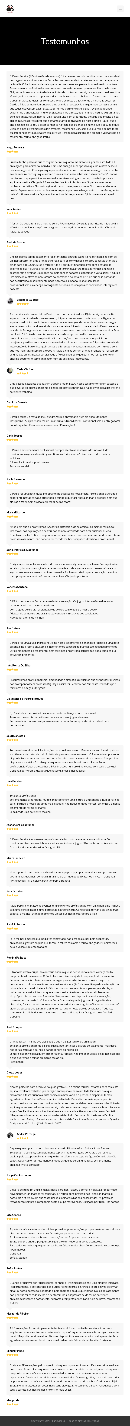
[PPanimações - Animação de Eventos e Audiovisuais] (10, 8)
